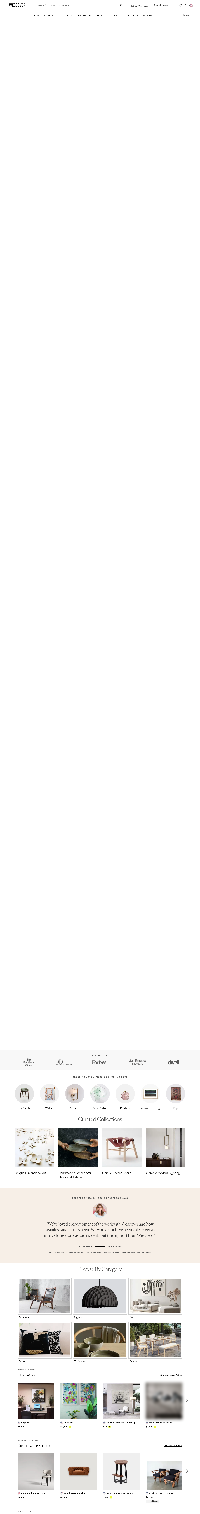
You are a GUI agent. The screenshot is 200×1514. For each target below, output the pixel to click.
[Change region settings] (191, 5)
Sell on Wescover (139, 6)
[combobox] (79, 5)
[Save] (50, 1386)
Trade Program (161, 5)
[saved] (180, 6)
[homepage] (18, 5)
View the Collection (141, 1253)
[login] (175, 5)
